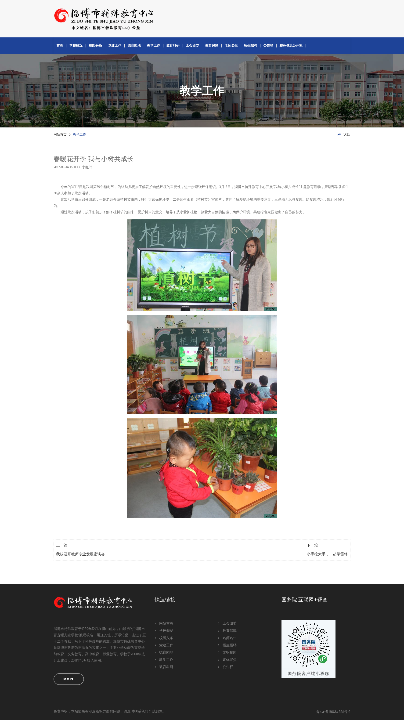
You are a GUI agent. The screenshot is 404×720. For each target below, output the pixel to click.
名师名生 (231, 45)
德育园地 (134, 45)
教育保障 (211, 45)
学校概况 (76, 45)
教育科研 (173, 45)
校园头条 (95, 45)
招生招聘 (250, 45)
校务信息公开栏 (291, 45)
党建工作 (114, 45)
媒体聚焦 (229, 660)
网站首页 (60, 134)
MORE (68, 679)
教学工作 (153, 45)
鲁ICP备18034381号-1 (333, 711)
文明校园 (229, 652)
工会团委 (192, 45)
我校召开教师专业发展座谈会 (80, 554)
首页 (60, 45)
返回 (346, 134)
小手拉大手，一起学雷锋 (327, 554)
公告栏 (268, 45)
